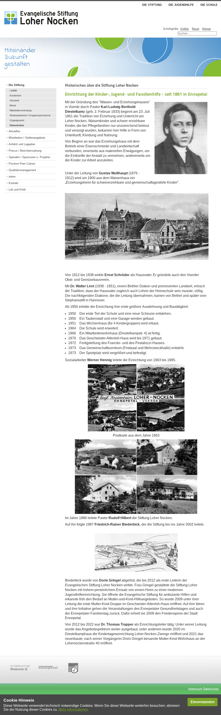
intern (12, 176)
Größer (184, 28)
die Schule (209, 4)
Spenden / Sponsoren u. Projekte (29, 157)
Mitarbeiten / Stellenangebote (27, 137)
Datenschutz (211, 688)
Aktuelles (14, 131)
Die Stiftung (152, 4)
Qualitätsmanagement (22, 170)
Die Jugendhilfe (181, 4)
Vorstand (14, 100)
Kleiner (206, 28)
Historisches (17, 125)
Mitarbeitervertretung (21, 110)
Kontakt (13, 183)
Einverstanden (203, 702)
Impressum (195, 688)
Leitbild (13, 90)
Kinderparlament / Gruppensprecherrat (30, 115)
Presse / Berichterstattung (25, 150)
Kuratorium (15, 95)
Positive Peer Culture (22, 163)
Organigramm (17, 120)
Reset (195, 28)
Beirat (13, 105)
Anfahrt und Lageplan (22, 144)
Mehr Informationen (73, 709)
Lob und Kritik (17, 189)
